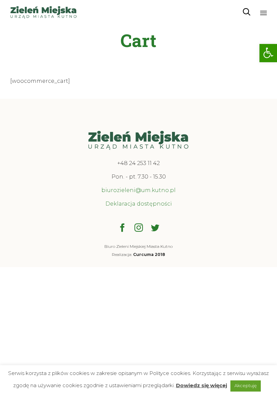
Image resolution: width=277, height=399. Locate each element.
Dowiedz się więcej (201, 385)
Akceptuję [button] (245, 385)
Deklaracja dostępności (138, 204)
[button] (268, 53)
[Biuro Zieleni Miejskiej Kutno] (43, 12)
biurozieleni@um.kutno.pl (138, 190)
